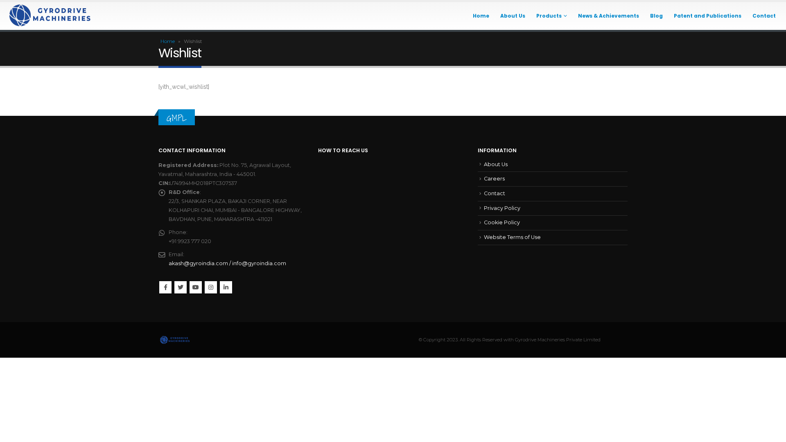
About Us (512, 15)
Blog (656, 15)
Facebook (165, 287)
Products (549, 15)
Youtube (196, 287)
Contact (764, 15)
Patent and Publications (707, 15)
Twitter (180, 287)
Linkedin (226, 287)
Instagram (211, 287)
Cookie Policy (502, 222)
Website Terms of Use (512, 237)
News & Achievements (608, 15)
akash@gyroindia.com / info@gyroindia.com (227, 263)
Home (481, 15)
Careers (494, 179)
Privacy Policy (502, 208)
